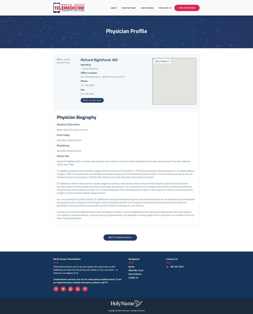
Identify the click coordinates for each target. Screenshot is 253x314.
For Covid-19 (165, 8)
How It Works (147, 8)
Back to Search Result (120, 237)
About (114, 8)
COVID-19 (133, 278)
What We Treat (129, 8)
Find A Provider (187, 8)
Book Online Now (92, 100)
